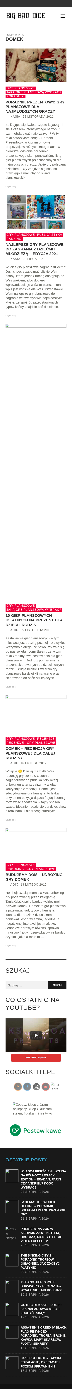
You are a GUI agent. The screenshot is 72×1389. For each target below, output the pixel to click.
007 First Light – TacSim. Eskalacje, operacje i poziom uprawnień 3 (41, 1362)
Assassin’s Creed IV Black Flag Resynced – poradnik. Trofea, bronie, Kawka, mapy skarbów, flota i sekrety (43, 1335)
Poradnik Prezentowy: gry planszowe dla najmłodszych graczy (35, 106)
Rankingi (14, 238)
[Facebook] (22, 3)
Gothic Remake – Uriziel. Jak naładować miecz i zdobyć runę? (42, 1309)
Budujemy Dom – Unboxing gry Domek (34, 877)
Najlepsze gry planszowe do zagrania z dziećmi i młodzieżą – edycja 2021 (35, 249)
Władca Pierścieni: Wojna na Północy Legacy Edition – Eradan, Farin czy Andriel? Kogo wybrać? (43, 1179)
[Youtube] (41, 3)
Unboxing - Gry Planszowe (30, 869)
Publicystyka (49, 234)
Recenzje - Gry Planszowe (30, 742)
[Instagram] (28, 3)
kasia (15, 116)
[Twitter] (35, 3)
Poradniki (15, 96)
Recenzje (46, 738)
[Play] (36, 1035)
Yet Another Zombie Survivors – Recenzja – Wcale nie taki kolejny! (41, 1286)
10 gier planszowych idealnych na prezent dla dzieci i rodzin (34, 620)
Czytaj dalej (11, 186)
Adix (14, 630)
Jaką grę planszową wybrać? (33, 92)
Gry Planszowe (20, 88)
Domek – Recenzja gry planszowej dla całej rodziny (30, 753)
